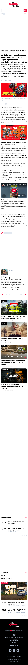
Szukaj (25, 10)
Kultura (14, 642)
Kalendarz (23, 535)
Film (14, 644)
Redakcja (19, 656)
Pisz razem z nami (11, 656)
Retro (12, 637)
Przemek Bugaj (5, 278)
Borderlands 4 (7, 233)
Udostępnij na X (6, 104)
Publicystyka (5, 369)
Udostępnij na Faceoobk (1, 104)
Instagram (13, 270)
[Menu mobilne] (25, 14)
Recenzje (4, 301)
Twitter (9, 270)
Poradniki (14, 639)
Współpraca (12, 658)
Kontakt (18, 658)
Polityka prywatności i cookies (14, 659)
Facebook (11, 270)
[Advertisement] (14, 31)
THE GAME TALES (4, 49)
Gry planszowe (19, 637)
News (10, 49)
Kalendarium (14, 645)
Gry (14, 636)
